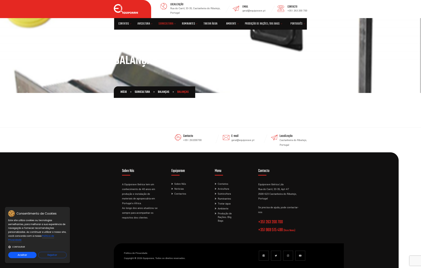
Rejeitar (52, 255)
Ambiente (231, 23)
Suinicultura (166, 23)
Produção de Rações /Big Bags (262, 23)
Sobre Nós (180, 184)
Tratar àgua (211, 23)
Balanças (163, 92)
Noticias (179, 189)
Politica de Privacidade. (136, 253)
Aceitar (22, 255)
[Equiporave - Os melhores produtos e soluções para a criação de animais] (126, 9)
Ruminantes (188, 23)
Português (296, 23)
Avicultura (143, 23)
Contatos (123, 23)
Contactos (180, 194)
